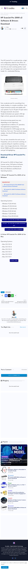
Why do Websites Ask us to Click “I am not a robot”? (16, 485)
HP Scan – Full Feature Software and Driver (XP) (14, 224)
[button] (23, 8)
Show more (22, 327)
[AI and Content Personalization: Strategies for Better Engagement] (4, 493)
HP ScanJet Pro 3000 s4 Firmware (14, 229)
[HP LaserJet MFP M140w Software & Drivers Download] (4, 508)
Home (2, 13)
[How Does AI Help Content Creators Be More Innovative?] (4, 500)
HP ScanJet (6, 13)
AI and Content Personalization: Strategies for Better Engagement (16, 493)
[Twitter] (9, 295)
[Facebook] (6, 295)
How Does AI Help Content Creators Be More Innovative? (17, 501)
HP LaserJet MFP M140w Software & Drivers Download (17, 508)
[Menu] (2, 8)
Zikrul (13, 317)
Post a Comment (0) (14, 375)
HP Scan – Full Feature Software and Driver (14, 219)
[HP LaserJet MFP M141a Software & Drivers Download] (4, 477)
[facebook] (13, 558)
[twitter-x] (15, 558)
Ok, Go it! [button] (5, 567)
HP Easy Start (14, 260)
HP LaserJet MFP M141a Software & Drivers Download (16, 478)
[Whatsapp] (12, 295)
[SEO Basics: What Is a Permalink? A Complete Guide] (4, 470)
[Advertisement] (14, 45)
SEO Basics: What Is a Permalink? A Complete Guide (17, 470)
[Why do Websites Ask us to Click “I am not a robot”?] (4, 485)
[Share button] (15, 295)
